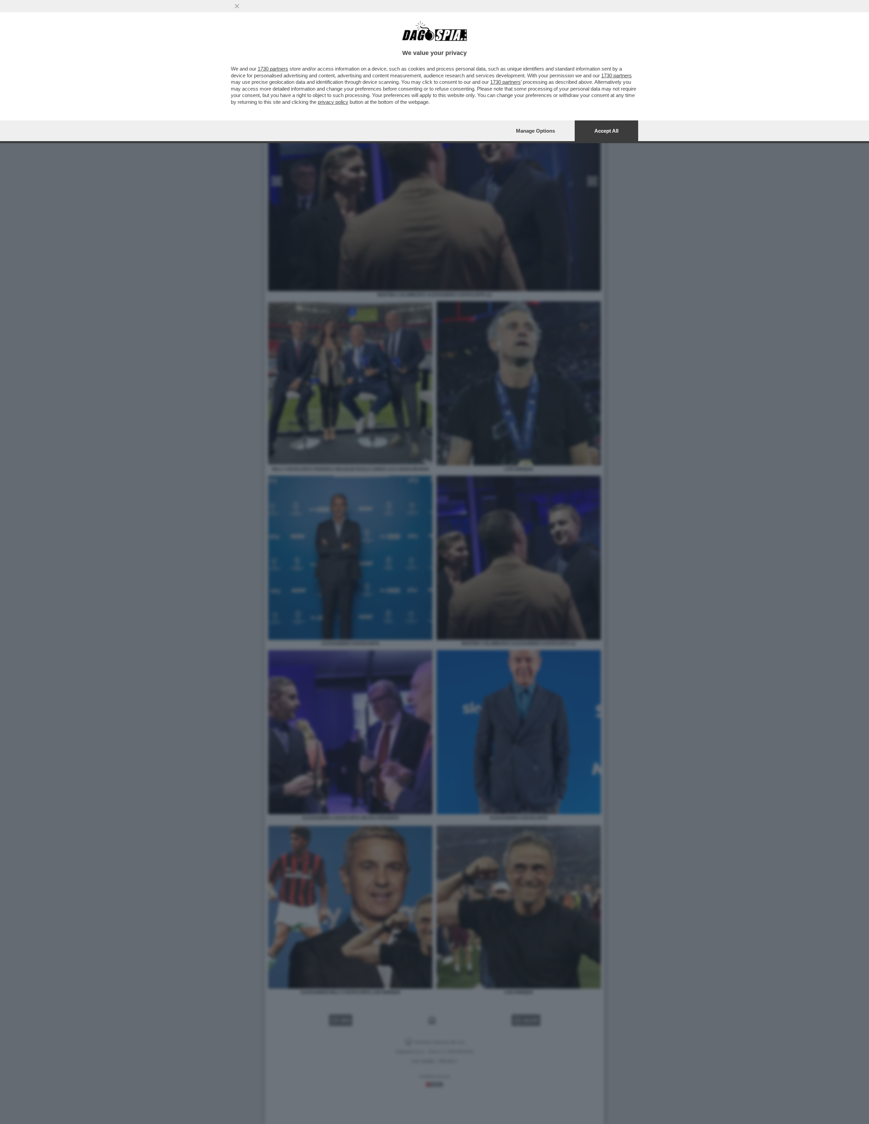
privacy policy (333, 102)
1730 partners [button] (273, 69)
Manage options (535, 131)
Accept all (606, 131)
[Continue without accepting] (237, 6)
